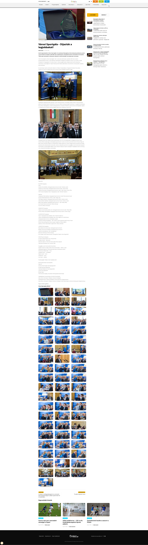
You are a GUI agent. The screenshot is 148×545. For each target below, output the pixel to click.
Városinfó (79, 4)
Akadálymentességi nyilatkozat (96, 536)
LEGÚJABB (92, 15)
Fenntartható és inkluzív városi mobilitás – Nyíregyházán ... (100, 61)
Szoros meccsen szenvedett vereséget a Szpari (47, 521)
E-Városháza (96, 4)
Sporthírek (41, 518)
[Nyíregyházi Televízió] (95, 1)
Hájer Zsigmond (72, 526)
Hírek (46, 4)
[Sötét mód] (90, 1)
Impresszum (48, 536)
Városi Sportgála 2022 (43, 286)
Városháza (71, 4)
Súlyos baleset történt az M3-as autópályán (100, 29)
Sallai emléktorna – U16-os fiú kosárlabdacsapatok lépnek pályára (73, 522)
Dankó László (40, 50)
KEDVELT (104, 15)
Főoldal (41, 4)
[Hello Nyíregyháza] (107, 1)
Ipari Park (88, 4)
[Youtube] (48, 1)
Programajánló (55, 4)
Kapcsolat (104, 4)
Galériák (64, 4)
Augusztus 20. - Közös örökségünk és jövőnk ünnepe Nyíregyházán (101, 52)
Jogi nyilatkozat (56, 536)
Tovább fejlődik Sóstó (79, 494)
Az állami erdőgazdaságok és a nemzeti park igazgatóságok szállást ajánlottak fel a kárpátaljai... (49, 495)
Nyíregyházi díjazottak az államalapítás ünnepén (99, 19)
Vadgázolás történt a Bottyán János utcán (100, 36)
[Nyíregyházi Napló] (101, 1)
